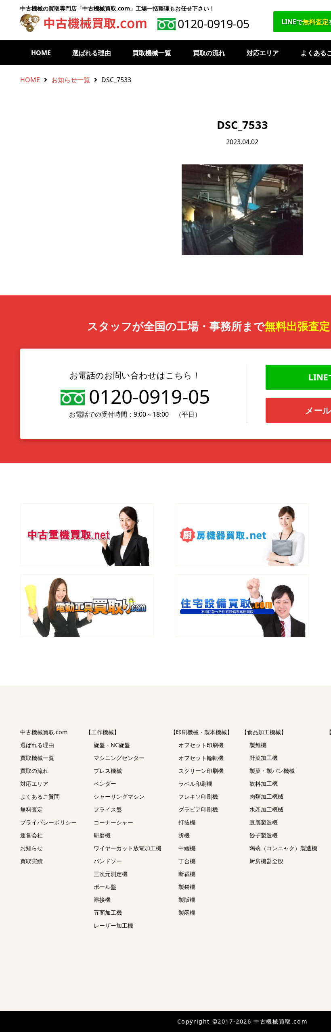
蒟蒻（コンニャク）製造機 (283, 848)
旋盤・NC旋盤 (112, 745)
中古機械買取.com (43, 732)
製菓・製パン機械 (272, 771)
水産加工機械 (266, 809)
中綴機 (186, 848)
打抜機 (186, 822)
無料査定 (31, 809)
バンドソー (108, 861)
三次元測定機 (111, 874)
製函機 (186, 912)
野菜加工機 (263, 758)
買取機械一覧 (151, 52)
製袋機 (186, 887)
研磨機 (102, 835)
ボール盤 (105, 887)
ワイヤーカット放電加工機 (127, 848)
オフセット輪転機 (201, 758)
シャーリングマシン (119, 796)
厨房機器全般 (266, 861)
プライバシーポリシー (48, 822)
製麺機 (257, 745)
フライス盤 (108, 809)
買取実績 (31, 861)
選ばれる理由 (91, 52)
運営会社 (31, 835)
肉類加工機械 (266, 796)
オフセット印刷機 (201, 745)
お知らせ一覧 (70, 79)
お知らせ (31, 848)
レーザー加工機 (113, 925)
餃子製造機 (263, 835)
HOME (41, 52)
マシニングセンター (119, 758)
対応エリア (263, 52)
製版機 (186, 899)
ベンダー (105, 783)
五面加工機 (108, 912)
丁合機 (186, 861)
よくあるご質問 (40, 796)
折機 (184, 835)
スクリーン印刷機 (201, 771)
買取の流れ (209, 52)
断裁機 (186, 874)
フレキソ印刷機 (198, 796)
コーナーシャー (113, 822)
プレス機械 (108, 771)
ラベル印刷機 (195, 783)
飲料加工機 (263, 783)
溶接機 (102, 899)
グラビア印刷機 (198, 809)
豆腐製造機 (263, 822)
